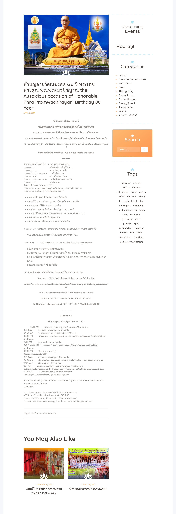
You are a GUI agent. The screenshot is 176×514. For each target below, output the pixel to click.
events (142, 192)
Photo (138, 219)
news (124, 215)
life (141, 201)
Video (139, 233)
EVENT (122, 75)
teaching (140, 228)
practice (127, 224)
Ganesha (131, 197)
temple (123, 233)
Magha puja (124, 206)
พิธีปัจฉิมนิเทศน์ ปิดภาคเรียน (88, 489)
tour (132, 233)
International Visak (128, 201)
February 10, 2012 (44, 485)
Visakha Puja (125, 237)
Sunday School (127, 103)
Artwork (137, 183)
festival (120, 197)
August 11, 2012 (88, 485)
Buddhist (136, 188)
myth (142, 210)
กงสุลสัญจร (139, 237)
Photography (126, 91)
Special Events (127, 95)
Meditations (125, 83)
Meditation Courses (127, 210)
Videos (122, 111)
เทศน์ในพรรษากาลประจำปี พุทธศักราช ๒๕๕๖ (44, 491)
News (122, 87)
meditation (138, 206)
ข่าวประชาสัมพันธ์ (128, 115)
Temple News (126, 107)
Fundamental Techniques (132, 79)
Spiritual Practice (128, 99)
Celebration (122, 192)
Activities (125, 183)
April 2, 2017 (29, 113)
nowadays (135, 215)
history (142, 197)
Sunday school (126, 228)
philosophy (127, 219)
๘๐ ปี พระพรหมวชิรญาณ (43, 413)
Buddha (125, 188)
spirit (136, 224)
